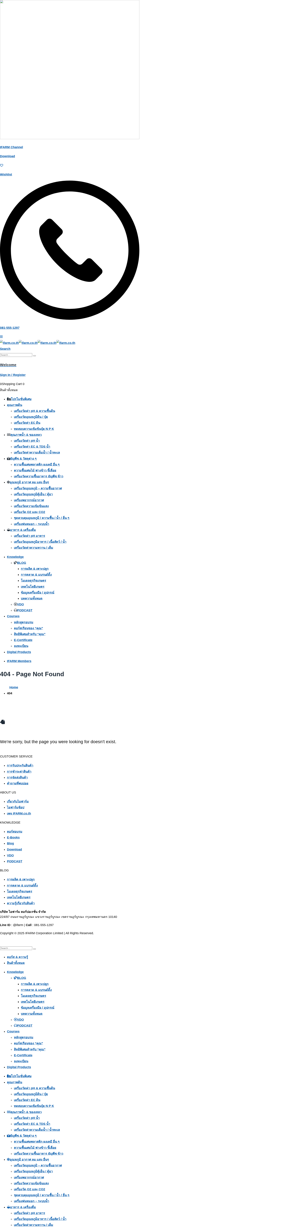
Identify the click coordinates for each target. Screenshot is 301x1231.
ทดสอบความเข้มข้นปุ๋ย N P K (34, 429)
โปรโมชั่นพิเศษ (21, 399)
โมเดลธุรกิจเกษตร (33, 580)
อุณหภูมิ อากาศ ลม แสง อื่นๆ (29, 482)
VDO (20, 604)
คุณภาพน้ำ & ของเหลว (26, 434)
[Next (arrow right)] (295, 615)
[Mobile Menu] (1, 337)
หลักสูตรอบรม (23, 622)
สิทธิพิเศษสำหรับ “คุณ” (29, 634)
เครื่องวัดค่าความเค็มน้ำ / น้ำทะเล (37, 452)
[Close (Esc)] (297, 4)
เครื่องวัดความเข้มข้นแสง (31, 506)
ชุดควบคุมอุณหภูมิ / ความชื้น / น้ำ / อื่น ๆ (41, 518)
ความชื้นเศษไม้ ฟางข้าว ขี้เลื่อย (35, 470)
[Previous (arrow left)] (6, 615)
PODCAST (24, 610)
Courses (13, 616)
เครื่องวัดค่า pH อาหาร (29, 536)
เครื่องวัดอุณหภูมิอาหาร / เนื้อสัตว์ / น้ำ (40, 541)
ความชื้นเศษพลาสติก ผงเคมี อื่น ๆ (37, 464)
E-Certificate (23, 640)
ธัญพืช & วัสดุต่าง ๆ (23, 458)
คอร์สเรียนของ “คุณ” (28, 628)
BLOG (21, 563)
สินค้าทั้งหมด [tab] (16, 963)
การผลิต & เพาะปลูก (35, 568)
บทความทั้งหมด (32, 598)
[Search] (34, 355)
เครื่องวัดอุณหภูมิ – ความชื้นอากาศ (38, 488)
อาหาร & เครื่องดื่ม (23, 530)
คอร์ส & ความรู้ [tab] (17, 957)
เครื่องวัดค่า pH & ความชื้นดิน (34, 411)
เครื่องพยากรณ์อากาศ (29, 500)
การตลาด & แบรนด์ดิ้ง (36, 574)
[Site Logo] (37, 343)
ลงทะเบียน (21, 646)
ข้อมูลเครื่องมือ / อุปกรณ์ (37, 592)
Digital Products (19, 652)
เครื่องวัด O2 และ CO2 (29, 512)
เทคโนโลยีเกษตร (32, 586)
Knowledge (15, 557)
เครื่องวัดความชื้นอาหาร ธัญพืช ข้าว (38, 476)
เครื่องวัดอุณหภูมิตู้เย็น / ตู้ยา (33, 494)
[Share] (289, 4)
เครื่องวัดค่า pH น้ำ (27, 440)
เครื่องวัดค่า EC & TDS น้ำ (32, 446)
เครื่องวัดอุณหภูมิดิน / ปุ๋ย (31, 417)
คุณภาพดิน (14, 405)
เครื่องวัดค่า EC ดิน (27, 422)
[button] (5, 349)
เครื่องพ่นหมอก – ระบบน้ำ (31, 524)
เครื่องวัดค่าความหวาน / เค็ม (33, 547)
